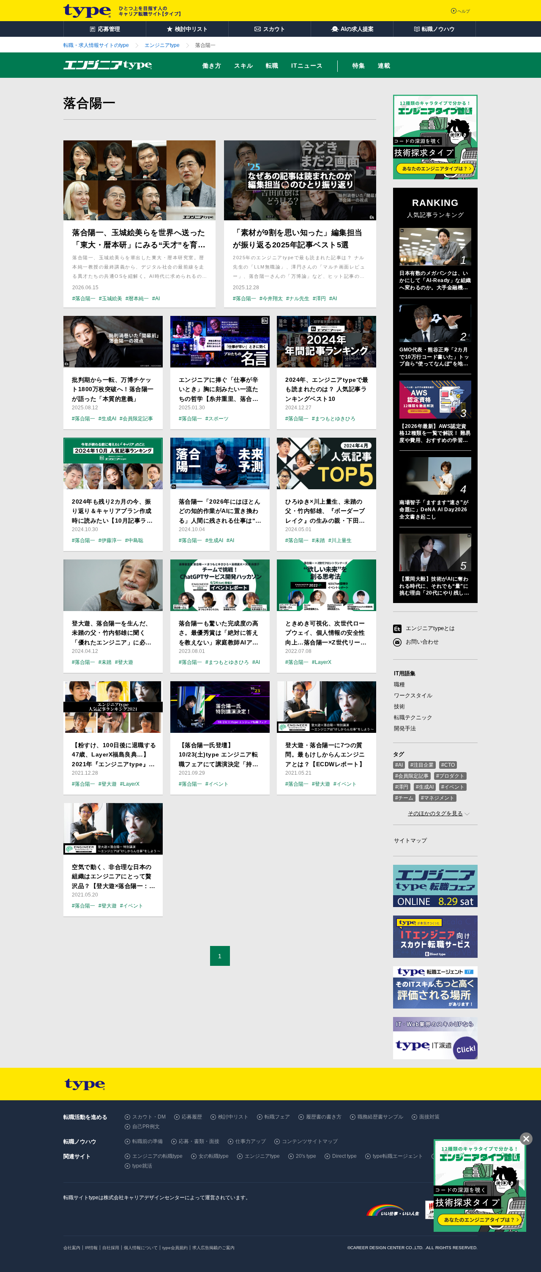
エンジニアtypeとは (430, 628)
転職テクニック (413, 717)
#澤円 (401, 787)
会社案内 (71, 1247)
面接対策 (429, 1117)
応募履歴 (192, 1117)
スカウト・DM (149, 1117)
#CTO (448, 765)
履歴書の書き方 (324, 1117)
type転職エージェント (398, 1156)
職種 (399, 684)
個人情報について (141, 1247)
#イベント (452, 787)
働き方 (211, 65)
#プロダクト (450, 776)
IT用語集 (404, 673)
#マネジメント (437, 798)
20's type (306, 1156)
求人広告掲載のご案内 (213, 1247)
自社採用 (110, 1247)
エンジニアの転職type (157, 1156)
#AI (399, 765)
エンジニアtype (262, 1156)
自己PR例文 (146, 1126)
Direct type (344, 1156)
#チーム (404, 798)
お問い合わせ (422, 642)
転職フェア (277, 1117)
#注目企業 (422, 765)
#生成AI (425, 787)
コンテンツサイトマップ (310, 1141)
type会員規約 (175, 1247)
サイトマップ (410, 840)
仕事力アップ (250, 1141)
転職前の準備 (147, 1141)
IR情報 (91, 1247)
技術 (399, 706)
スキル (243, 65)
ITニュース (307, 65)
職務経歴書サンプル (380, 1117)
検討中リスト (233, 1117)
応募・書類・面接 (199, 1141)
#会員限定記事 (412, 776)
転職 (272, 65)
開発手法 (405, 728)
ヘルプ (463, 11)
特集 (358, 65)
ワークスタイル (413, 695)
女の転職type (214, 1156)
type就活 (142, 1166)
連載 (384, 65)
